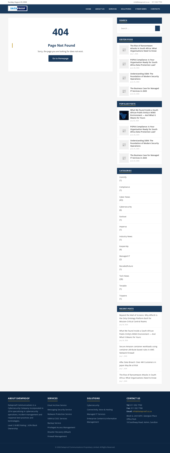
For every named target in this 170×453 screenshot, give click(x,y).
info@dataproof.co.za (141, 2)
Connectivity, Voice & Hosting (100, 409)
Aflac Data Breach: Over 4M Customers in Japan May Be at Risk (137, 364)
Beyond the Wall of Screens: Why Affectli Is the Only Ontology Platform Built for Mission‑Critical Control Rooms (138, 318)
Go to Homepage (60, 58)
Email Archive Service (57, 405)
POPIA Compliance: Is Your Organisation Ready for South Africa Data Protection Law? (143, 62)
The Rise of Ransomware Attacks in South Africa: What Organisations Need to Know (143, 48)
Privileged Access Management (61, 427)
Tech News (124, 276)
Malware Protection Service (60, 414)
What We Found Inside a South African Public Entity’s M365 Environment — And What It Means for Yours (144, 114)
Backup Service (54, 423)
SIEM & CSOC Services (57, 418)
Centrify (122, 177)
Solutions (126, 9)
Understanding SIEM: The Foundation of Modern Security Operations (144, 76)
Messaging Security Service (60, 409)
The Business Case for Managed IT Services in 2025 (144, 89)
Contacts (155, 9)
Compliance (124, 187)
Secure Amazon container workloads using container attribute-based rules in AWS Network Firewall (138, 349)
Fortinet (122, 216)
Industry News (125, 236)
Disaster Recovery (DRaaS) (59, 432)
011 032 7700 (157, 2)
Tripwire (123, 295)
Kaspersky (123, 246)
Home (88, 9)
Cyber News (140, 9)
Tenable (123, 285)
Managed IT (124, 256)
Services (113, 9)
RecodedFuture (126, 266)
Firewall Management (57, 436)
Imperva (123, 226)
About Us (100, 9)
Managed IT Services (96, 414)
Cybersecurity (125, 206)
